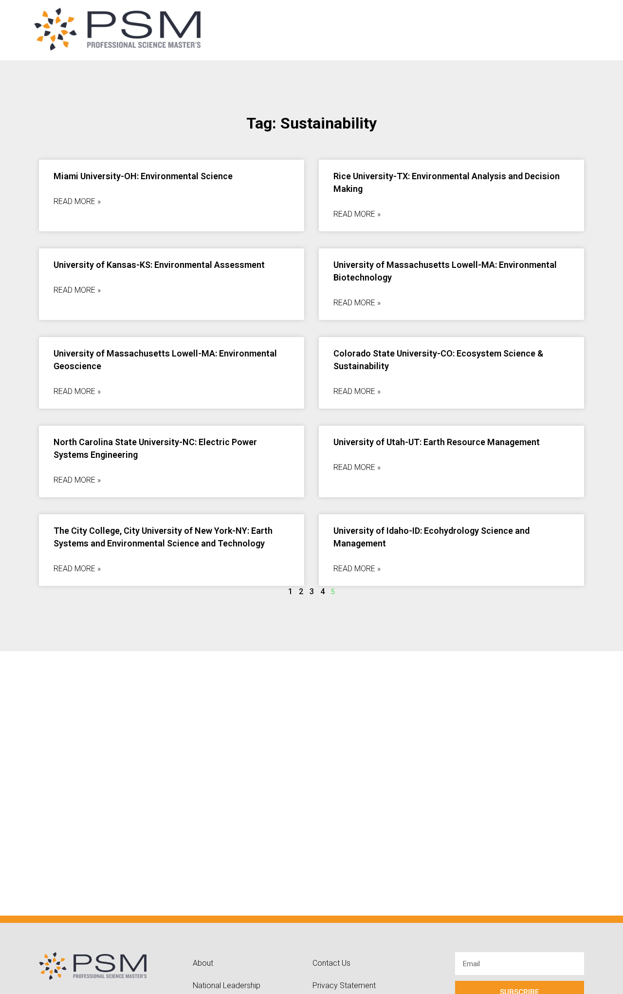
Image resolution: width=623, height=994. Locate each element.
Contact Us (331, 963)
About (203, 963)
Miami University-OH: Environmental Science (143, 176)
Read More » (77, 201)
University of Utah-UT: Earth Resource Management (436, 442)
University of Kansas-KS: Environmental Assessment (159, 265)
